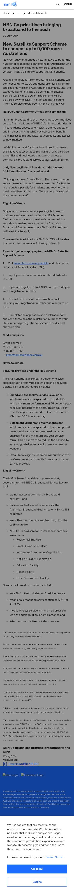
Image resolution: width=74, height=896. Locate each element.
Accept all (37, 869)
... (18, 13)
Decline (37, 882)
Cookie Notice (54, 857)
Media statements (37, 13)
